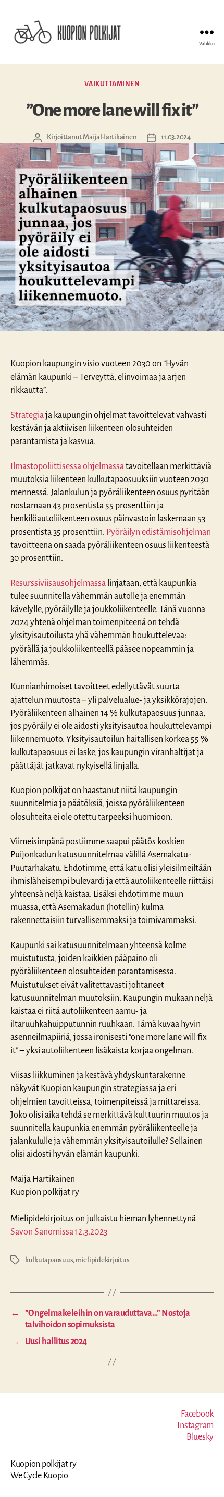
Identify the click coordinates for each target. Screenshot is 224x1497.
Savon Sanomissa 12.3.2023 (58, 1232)
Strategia (27, 415)
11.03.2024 (175, 137)
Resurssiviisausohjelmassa (58, 583)
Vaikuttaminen (112, 84)
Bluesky (200, 1437)
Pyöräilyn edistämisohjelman (158, 532)
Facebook (197, 1414)
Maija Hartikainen (110, 137)
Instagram (195, 1425)
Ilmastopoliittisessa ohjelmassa (67, 466)
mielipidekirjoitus (102, 1260)
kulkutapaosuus (49, 1260)
